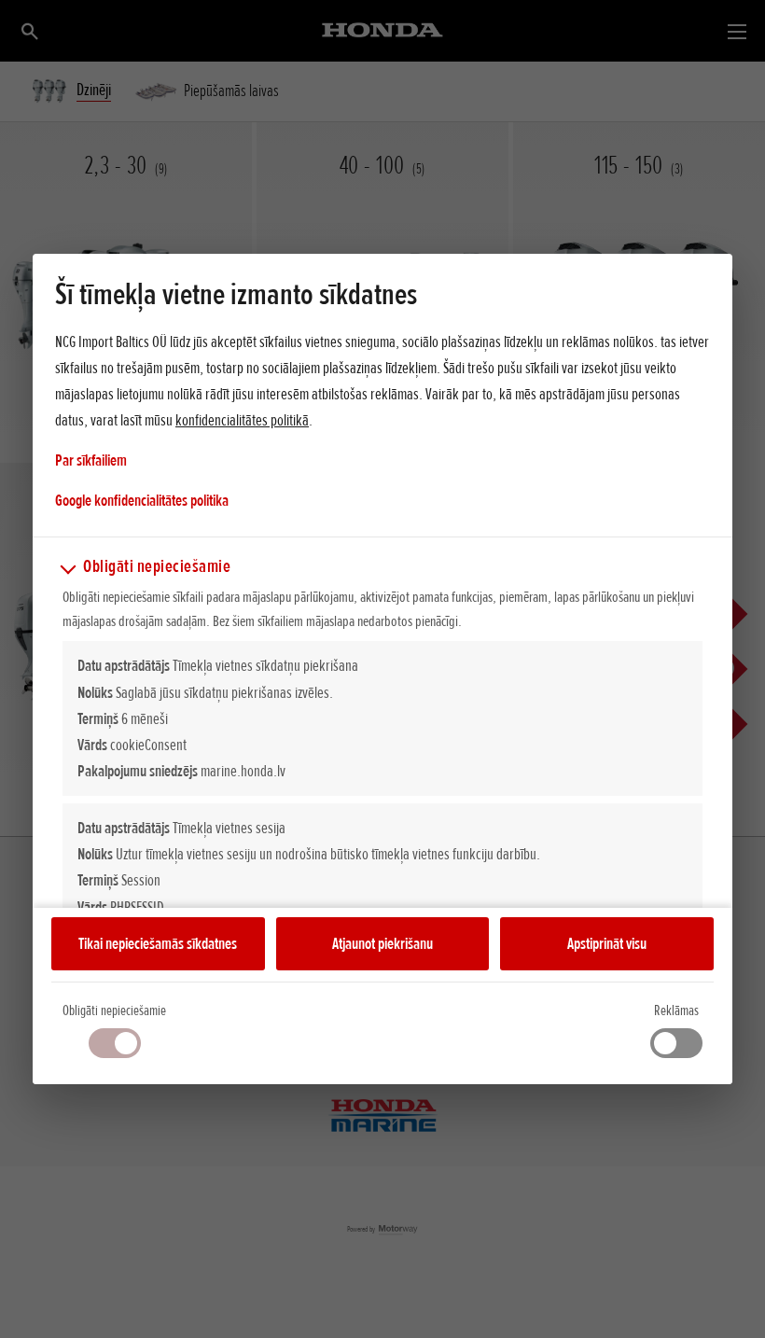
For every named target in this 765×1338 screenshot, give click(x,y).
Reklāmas (676, 1010)
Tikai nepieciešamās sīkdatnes (157, 943)
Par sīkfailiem (91, 460)
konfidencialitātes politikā (242, 420)
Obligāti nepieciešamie (114, 1010)
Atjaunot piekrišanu (382, 943)
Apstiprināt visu (607, 943)
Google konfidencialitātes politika (142, 499)
